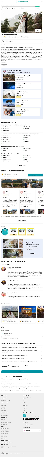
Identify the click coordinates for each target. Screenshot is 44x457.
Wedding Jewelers (31, 390)
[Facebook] (24, 425)
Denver (7, 4)
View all (38, 30)
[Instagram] (31, 425)
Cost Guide (25, 408)
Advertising (3, 407)
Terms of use (3, 408)
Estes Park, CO (25, 37)
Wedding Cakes (12, 388)
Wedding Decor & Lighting (6, 390)
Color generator (4, 434)
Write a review (35, 175)
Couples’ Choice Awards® (6, 422)
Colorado (3, 4)
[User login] (42, 1)
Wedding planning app (5, 428)
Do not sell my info (4, 412)
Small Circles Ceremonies (13, 280)
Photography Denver (5, 338)
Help (24, 410)
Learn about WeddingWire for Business (8, 446)
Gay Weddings (4, 424)
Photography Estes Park (14, 338)
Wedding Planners (21, 383)
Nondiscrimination (4, 402)
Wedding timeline (4, 433)
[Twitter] (26, 425)
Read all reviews (21, 220)
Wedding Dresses (4, 388)
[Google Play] (35, 420)
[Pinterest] (29, 425)
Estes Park (12, 4)
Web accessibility (4, 415)
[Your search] (3, 13)
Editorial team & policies (5, 400)
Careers (2, 403)
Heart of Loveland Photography (23, 75)
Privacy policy (3, 410)
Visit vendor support (5, 447)
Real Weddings (4, 436)
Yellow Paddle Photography (22, 109)
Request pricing (22, 371)
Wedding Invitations (15, 390)
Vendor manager (26, 403)
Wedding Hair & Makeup (12, 383)
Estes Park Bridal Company (9, 320)
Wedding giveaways (5, 431)
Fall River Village (24, 320)
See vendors (32, 253)
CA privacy (3, 413)
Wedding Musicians (27, 388)
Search (37, 8)
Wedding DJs (3, 383)
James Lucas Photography (22, 100)
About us (3, 398)
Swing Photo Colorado (17, 376)
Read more (3, 62)
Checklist (24, 398)
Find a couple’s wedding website (7, 442)
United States (28, 430)
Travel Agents (23, 390)
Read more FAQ (22, 165)
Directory (3, 419)
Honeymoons (3, 438)
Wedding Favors (39, 390)
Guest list (24, 400)
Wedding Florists (37, 383)
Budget (24, 402)
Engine (24, 407)
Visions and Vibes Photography (23, 83)
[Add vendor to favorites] (41, 13)
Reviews (2, 420)
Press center (3, 405)
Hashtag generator (4, 429)
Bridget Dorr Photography (22, 91)
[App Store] (27, 420)
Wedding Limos (19, 388)
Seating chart (25, 405)
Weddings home (4, 397)
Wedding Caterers (29, 383)
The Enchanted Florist (12, 292)
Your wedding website (27, 397)
